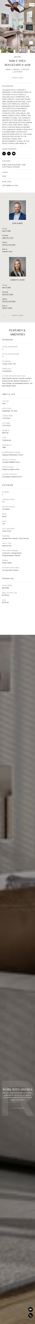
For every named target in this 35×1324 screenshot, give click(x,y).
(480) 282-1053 (7, 238)
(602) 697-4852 (7, 294)
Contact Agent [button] (17, 78)
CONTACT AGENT (17, 315)
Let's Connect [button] (18, 1108)
